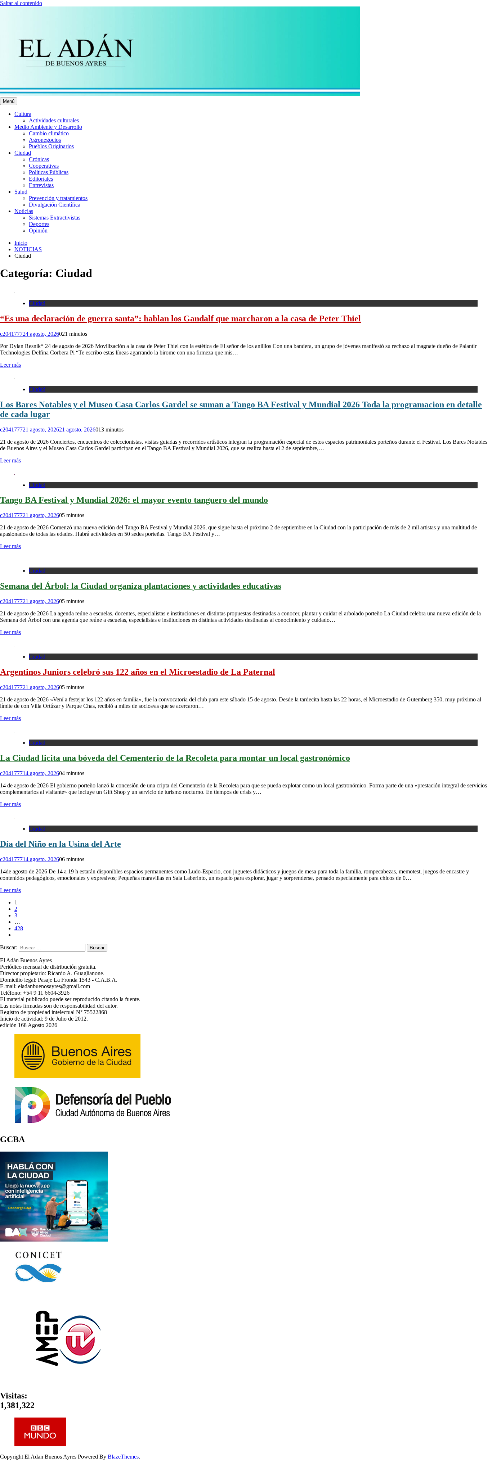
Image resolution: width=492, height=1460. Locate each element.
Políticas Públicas (48, 172)
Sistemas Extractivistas (54, 217)
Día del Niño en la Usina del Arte (60, 844)
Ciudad (22, 153)
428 (18, 928)
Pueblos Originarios (51, 146)
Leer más (10, 365)
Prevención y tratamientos (58, 198)
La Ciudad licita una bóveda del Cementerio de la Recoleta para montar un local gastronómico (175, 758)
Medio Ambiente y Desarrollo (48, 127)
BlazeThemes (123, 1457)
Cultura (22, 114)
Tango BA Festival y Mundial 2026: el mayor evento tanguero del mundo (134, 500)
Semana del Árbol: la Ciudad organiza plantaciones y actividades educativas (140, 586)
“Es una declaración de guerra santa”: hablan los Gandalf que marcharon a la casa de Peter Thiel (180, 318)
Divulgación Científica (54, 205)
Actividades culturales (54, 120)
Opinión (38, 230)
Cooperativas (44, 166)
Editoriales (41, 179)
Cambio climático (49, 133)
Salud (20, 192)
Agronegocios (45, 140)
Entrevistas (41, 185)
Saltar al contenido (21, 3)
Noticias (23, 211)
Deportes (39, 224)
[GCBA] (54, 1240)
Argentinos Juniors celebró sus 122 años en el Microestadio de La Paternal (137, 672)
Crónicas (39, 159)
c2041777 (11, 334)
